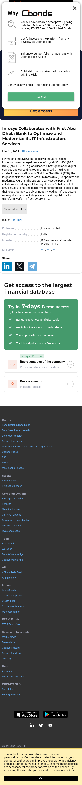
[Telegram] (32, 266)
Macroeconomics (11, 611)
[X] (19, 266)
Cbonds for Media (11, 653)
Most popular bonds (13, 468)
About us (7, 671)
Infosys (17, 219)
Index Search (9, 590)
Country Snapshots (12, 595)
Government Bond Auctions (16, 520)
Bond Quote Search (12, 435)
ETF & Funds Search (12, 624)
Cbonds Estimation (12, 441)
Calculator (7, 689)
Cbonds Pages (10, 452)
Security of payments (13, 676)
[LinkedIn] (7, 266)
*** (43, 249)
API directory (9, 577)
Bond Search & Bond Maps (16, 425)
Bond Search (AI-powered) (16, 430)
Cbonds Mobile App (12, 559)
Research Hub (9, 642)
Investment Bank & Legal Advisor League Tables (27, 446)
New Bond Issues (11, 509)
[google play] (55, 714)
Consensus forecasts (13, 606)
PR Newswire (29, 151)
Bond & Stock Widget (13, 554)
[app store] (26, 714)
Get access (41, 111)
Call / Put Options (11, 514)
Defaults (6, 504)
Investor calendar (11, 531)
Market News (9, 637)
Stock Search (9, 480)
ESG (4, 457)
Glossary (6, 658)
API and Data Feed (12, 572)
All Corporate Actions (13, 498)
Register (41, 96)
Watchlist (7, 549)
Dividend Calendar (12, 486)
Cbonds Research (11, 647)
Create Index (8, 601)
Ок (41, 778)
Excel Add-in (8, 543)
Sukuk (5, 462)
